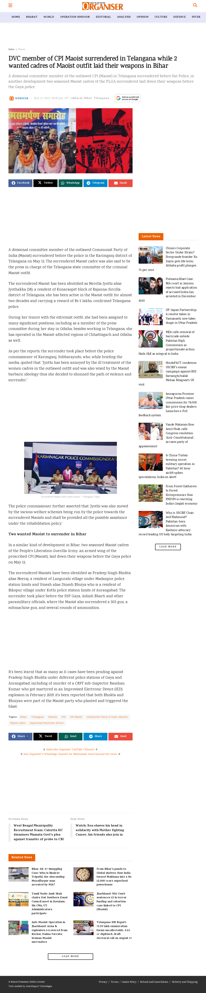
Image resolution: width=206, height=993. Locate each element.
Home (15, 17)
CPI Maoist (76, 717)
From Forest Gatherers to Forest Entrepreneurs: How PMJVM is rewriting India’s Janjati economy (182, 495)
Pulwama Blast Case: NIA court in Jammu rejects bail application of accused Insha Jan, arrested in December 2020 (168, 290)
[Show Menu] (10, 6)
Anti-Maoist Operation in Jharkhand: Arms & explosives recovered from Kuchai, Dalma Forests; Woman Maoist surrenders (49, 932)
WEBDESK (22, 98)
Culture (160, 17)
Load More (70, 956)
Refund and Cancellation (154, 982)
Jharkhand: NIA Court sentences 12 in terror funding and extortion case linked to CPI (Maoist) (112, 902)
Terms (114, 982)
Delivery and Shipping (185, 982)
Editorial (103, 17)
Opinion (142, 17)
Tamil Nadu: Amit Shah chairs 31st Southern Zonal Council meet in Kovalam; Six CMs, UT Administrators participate (49, 904)
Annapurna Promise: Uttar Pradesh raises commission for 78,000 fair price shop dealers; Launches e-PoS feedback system (168, 405)
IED (64, 717)
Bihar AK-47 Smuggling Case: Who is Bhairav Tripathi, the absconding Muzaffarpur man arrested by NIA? (48, 877)
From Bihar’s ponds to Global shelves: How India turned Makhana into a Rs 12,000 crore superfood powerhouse (114, 877)
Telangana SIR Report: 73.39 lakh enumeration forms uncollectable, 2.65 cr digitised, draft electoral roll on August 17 (114, 930)
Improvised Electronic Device (47, 723)
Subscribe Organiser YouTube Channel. (70, 750)
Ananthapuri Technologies (39, 986)
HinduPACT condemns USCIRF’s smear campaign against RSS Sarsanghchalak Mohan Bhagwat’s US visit (168, 374)
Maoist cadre (17, 723)
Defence (179, 17)
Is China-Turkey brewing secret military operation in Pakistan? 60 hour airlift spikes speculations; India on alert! (167, 466)
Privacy (103, 982)
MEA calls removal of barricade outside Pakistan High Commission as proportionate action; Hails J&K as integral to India (167, 343)
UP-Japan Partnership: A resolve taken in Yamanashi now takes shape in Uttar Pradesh (181, 317)
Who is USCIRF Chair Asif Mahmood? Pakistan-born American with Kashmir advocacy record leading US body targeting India (166, 524)
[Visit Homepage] (102, 6)
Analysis (124, 17)
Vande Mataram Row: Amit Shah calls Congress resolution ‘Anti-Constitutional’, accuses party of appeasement (166, 435)
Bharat (31, 17)
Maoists (52, 717)
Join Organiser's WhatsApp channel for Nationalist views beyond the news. (70, 754)
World (48, 17)
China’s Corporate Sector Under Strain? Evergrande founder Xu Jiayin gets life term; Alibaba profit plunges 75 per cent (168, 259)
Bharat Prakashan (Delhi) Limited (27, 982)
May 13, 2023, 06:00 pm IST (51, 98)
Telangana (101, 98)
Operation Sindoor (75, 17)
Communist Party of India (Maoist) (107, 717)
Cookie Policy (129, 982)
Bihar (88, 98)
